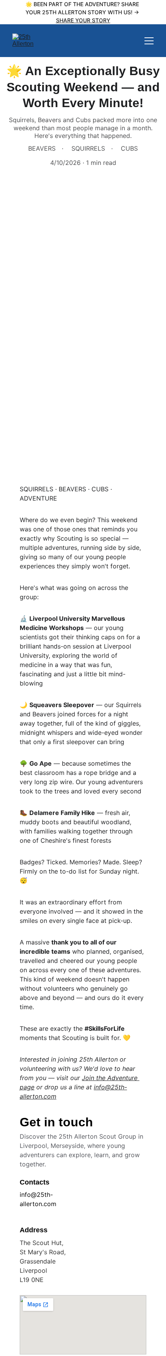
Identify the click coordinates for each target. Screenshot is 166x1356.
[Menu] (149, 40)
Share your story (83, 20)
